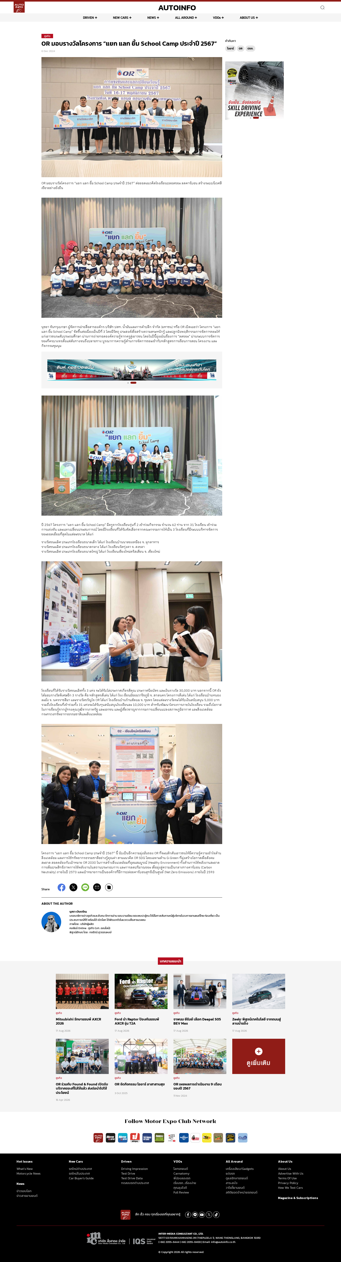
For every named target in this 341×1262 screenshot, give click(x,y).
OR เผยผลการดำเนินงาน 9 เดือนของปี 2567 (197, 1086)
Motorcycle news (28, 1173)
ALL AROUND (184, 17)
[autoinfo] (19, 7)
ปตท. (250, 48)
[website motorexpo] (123, 1137)
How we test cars (290, 1187)
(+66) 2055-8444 (168, 1242)
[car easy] (207, 1137)
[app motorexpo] (111, 1137)
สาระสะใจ (231, 1182)
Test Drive (128, 1173)
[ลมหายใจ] (242, 1137)
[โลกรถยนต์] (184, 1137)
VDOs (217, 17)
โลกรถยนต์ (180, 1168)
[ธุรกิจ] (258, 1056)
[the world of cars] (147, 1137)
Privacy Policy (288, 1182)
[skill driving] (231, 1137)
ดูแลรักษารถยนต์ (237, 1178)
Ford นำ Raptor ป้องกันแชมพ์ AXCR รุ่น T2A (137, 1021)
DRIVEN (88, 17)
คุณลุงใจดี (180, 1187)
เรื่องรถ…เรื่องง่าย (184, 1182)
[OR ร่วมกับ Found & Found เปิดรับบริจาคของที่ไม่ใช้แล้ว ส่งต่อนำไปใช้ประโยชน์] (82, 1056)
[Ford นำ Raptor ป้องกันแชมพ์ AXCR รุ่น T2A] (141, 991)
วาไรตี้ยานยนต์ (235, 1187)
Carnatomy (181, 1173)
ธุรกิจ (47, 36)
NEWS (151, 17)
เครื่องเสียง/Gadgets (240, 1168)
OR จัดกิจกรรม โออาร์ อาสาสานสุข (140, 1084)
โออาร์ (230, 48)
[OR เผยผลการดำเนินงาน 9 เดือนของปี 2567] (199, 1056)
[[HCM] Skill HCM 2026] (254, 90)
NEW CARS (120, 17)
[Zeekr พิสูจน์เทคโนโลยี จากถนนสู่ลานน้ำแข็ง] (258, 991)
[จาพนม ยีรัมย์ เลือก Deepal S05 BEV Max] (199, 991)
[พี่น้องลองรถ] (195, 1137)
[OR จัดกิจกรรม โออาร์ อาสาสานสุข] (141, 1056)
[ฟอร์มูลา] (135, 1137)
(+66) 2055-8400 (190, 1242)
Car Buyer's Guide (81, 1178)
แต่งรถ (230, 1173)
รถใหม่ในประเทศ (79, 1173)
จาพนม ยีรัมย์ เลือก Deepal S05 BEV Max (197, 1021)
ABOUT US (247, 17)
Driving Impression (134, 1168)
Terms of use (287, 1178)
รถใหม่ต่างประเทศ (80, 1168)
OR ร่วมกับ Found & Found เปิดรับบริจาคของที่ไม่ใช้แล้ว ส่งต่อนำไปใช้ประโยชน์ (82, 1088)
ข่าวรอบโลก (24, 1191)
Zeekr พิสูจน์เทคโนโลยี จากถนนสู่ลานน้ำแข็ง (256, 1021)
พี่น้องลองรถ (181, 1178)
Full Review (181, 1192)
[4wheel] (160, 1137)
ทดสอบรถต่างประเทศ (135, 1182)
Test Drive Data (132, 1178)
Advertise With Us (290, 1173)
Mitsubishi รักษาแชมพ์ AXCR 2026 (78, 1021)
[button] (128, 383)
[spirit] (219, 1137)
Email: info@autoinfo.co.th (219, 1242)
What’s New (25, 1168)
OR (241, 48)
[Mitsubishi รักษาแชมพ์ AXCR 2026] (82, 991)
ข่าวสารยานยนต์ (27, 1195)
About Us (284, 1168)
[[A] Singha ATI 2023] (131, 370)
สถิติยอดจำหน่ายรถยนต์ (241, 1192)
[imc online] (172, 1137)
